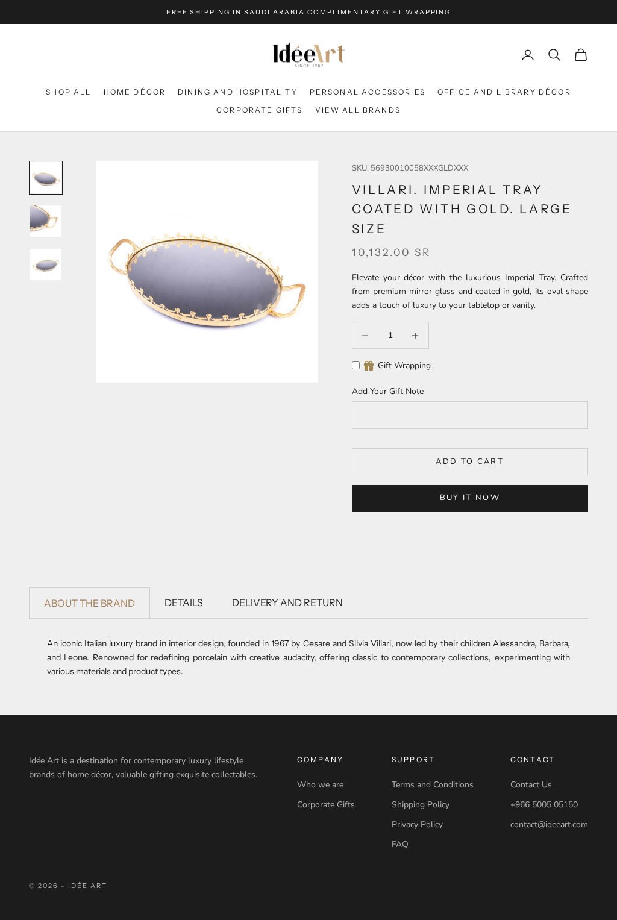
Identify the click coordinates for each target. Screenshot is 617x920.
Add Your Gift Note (388, 391)
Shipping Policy (420, 804)
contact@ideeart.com (549, 824)
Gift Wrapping (404, 365)
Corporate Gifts (259, 109)
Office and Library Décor (504, 91)
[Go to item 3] (46, 264)
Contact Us (531, 784)
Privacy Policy (417, 824)
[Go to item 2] (46, 221)
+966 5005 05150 (544, 804)
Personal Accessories (367, 91)
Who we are (320, 784)
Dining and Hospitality (238, 91)
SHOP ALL (68, 91)
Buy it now (470, 497)
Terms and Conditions (433, 784)
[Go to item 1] (46, 178)
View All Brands (358, 109)
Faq (400, 844)
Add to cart (470, 461)
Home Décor (135, 91)
